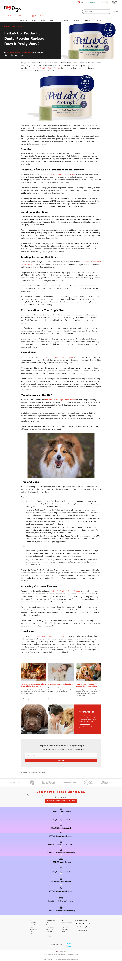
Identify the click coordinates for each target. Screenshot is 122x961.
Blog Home (23, 20)
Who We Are (33, 925)
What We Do (33, 922)
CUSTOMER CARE (50, 920)
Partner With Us (49, 927)
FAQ (47, 922)
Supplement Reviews (19, 26)
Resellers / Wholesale (67, 922)
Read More (24, 699)
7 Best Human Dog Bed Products (60, 684)
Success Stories (39, 16)
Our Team (87, 20)
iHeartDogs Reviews (34, 936)
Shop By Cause (9, 16)
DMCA (63, 931)
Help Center (49, 933)
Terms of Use (65, 929)
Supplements (41, 772)
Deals (29, 16)
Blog (31, 931)
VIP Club (20, 16)
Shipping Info (49, 929)
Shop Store (98, 20)
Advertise (64, 925)
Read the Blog (85, 726)
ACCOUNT (48, 936)
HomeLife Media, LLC (61, 954)
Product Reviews (63, 20)
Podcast (31, 933)
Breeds (34, 20)
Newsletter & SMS (83, 930)
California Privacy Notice (83, 927)
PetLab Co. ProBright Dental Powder (60, 174)
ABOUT (31, 920)
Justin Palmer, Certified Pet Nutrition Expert (19, 52)
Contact (48, 925)
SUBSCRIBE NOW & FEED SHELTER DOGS (61, 801)
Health (43, 20)
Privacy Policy (65, 927)
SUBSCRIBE (61, 760)
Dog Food (76, 20)
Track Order (49, 931)
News (51, 20)
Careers (31, 927)
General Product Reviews (30, 772)
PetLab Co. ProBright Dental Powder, (45, 68)
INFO (63, 920)
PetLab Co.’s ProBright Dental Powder (60, 400)
